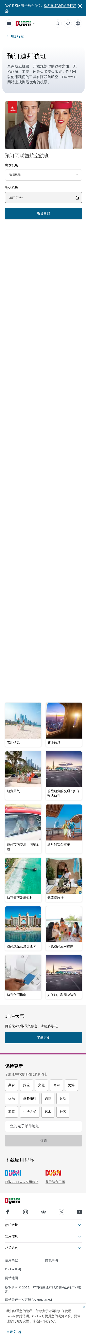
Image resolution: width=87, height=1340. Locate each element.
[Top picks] (68, 23)
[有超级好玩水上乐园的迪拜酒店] (43, 390)
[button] (13, 1332)
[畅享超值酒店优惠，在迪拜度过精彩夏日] (43, 280)
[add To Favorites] (72, 416)
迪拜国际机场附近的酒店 (30, 663)
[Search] (58, 23)
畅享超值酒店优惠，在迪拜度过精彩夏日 (41, 333)
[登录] (78, 23)
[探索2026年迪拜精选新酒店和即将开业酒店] (43, 468)
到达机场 (11, 188)
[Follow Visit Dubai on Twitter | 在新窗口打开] (61, 1212)
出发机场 (11, 165)
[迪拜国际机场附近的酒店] (43, 628)
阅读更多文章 (43, 684)
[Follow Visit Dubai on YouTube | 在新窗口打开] (79, 1212)
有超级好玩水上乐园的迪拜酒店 (35, 424)
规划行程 (17, 36)
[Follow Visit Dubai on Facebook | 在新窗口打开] (7, 1212)
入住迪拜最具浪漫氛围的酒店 (33, 585)
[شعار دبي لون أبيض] (17, 1201)
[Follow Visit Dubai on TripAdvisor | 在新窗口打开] (43, 1212)
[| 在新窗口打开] (25, 1212)
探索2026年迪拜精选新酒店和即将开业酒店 (43, 505)
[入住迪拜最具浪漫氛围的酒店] (43, 551)
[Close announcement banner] (80, 5)
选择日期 (43, 213)
